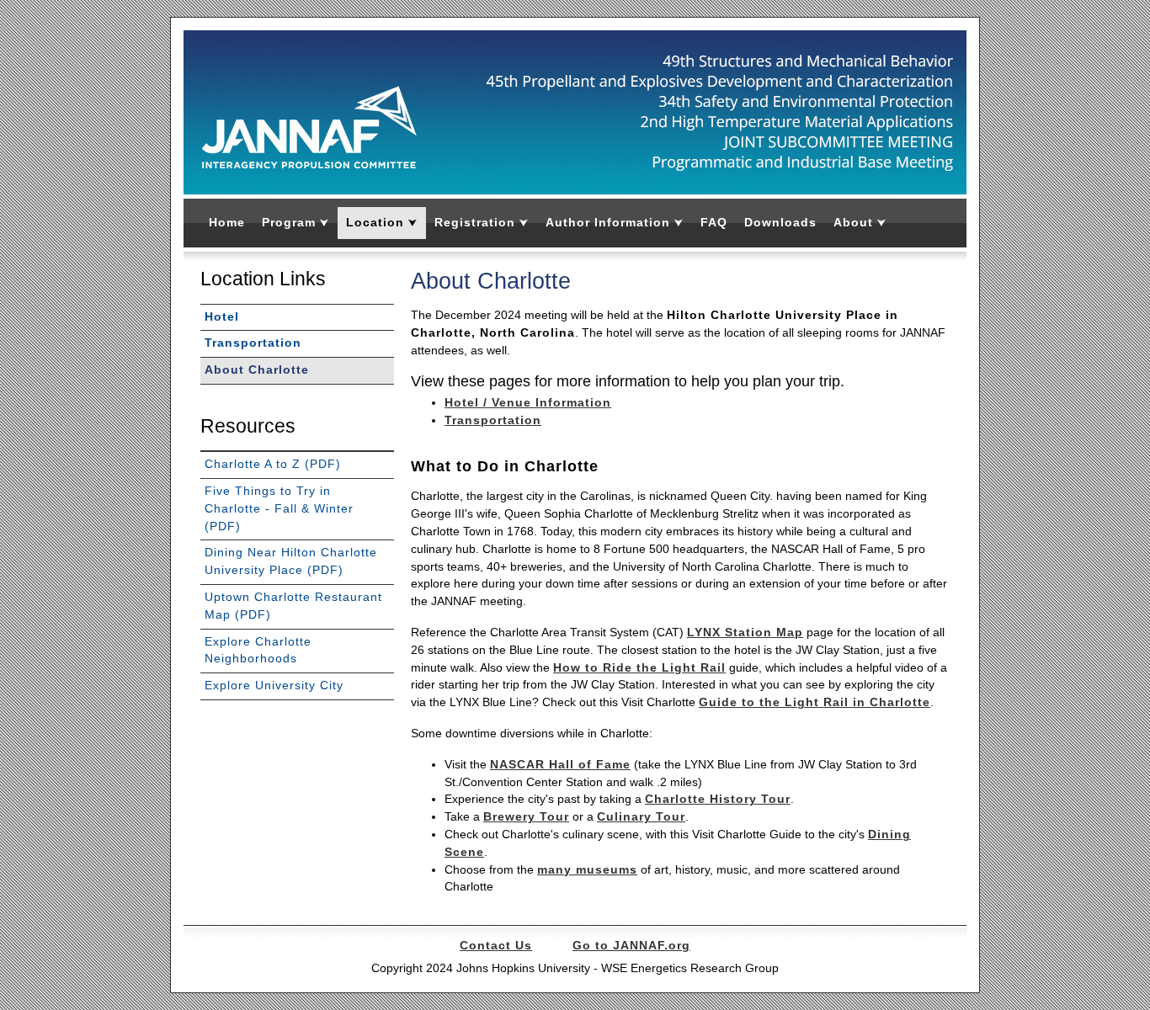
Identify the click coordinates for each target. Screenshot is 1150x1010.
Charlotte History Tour (718, 799)
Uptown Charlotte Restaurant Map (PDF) (293, 606)
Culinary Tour (641, 817)
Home (227, 222)
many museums (587, 870)
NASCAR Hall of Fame (560, 764)
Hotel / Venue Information (528, 402)
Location (382, 222)
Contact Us (496, 945)
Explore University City (274, 685)
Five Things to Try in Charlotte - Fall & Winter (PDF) (279, 509)
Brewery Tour (526, 817)
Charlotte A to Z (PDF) (273, 464)
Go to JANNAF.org (631, 945)
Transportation (493, 420)
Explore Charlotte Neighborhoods (258, 650)
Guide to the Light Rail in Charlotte (814, 702)
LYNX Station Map (745, 632)
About (859, 222)
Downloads (780, 222)
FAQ (713, 222)
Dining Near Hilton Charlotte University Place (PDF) (291, 561)
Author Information (615, 222)
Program (295, 222)
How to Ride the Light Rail (639, 668)
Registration (481, 222)
